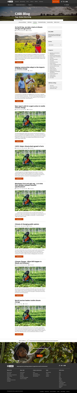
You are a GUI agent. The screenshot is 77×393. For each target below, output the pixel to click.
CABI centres (41, 1)
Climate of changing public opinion (27, 224)
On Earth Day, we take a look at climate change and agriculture (28, 28)
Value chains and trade (54, 59)
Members (36, 1)
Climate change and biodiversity (55, 56)
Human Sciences (52, 63)
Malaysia (60, 378)
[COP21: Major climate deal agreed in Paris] (30, 160)
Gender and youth (53, 68)
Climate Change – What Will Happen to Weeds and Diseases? (28, 262)
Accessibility (42, 391)
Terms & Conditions (53, 391)
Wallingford (60, 386)
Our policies (22, 373)
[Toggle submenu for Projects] (32, 5)
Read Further (19, 62)
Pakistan (60, 379)
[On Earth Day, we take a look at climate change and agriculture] (30, 42)
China (60, 373)
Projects (8, 377)
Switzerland (60, 381)
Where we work (9, 372)
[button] (61, 1)
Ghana (60, 374)
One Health (52, 77)
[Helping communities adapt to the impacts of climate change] (30, 82)
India (59, 376)
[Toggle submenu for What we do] (13, 5)
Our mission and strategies (24, 377)
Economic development (54, 73)
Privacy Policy (47, 391)
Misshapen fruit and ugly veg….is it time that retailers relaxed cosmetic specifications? (29, 185)
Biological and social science (11, 379)
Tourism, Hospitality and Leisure (55, 64)
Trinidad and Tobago (62, 382)
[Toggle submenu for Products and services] (25, 5)
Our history (21, 374)
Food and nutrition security (54, 66)
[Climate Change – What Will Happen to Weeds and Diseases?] (30, 276)
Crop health (52, 60)
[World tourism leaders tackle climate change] (30, 315)
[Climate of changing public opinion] (30, 237)
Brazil (60, 372)
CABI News (52, 85)
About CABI (17, 1)
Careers (27, 1)
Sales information (35, 376)
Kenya (60, 377)
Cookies (58, 391)
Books (34, 372)
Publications (9, 378)
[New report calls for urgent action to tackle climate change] (30, 121)
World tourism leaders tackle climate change (28, 301)
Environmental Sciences (54, 62)
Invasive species (52, 75)
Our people (9, 381)
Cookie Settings (62, 391)
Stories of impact (9, 376)
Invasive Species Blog (53, 86)
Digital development (53, 70)
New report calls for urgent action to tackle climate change (30, 107)
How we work (9, 373)
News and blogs (22, 1)
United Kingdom (61, 383)
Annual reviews (22, 372)
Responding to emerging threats (12, 374)
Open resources (35, 373)
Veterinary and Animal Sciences (55, 55)
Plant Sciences (52, 67)
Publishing (51, 58)
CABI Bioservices (53, 76)
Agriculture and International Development (54, 54)
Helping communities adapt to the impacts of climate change (30, 68)
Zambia (60, 387)
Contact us (31, 1)
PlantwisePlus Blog (53, 88)
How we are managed (23, 378)
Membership (22, 376)
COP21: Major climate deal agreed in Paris (29, 146)
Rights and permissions (36, 374)
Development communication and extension (55, 72)
